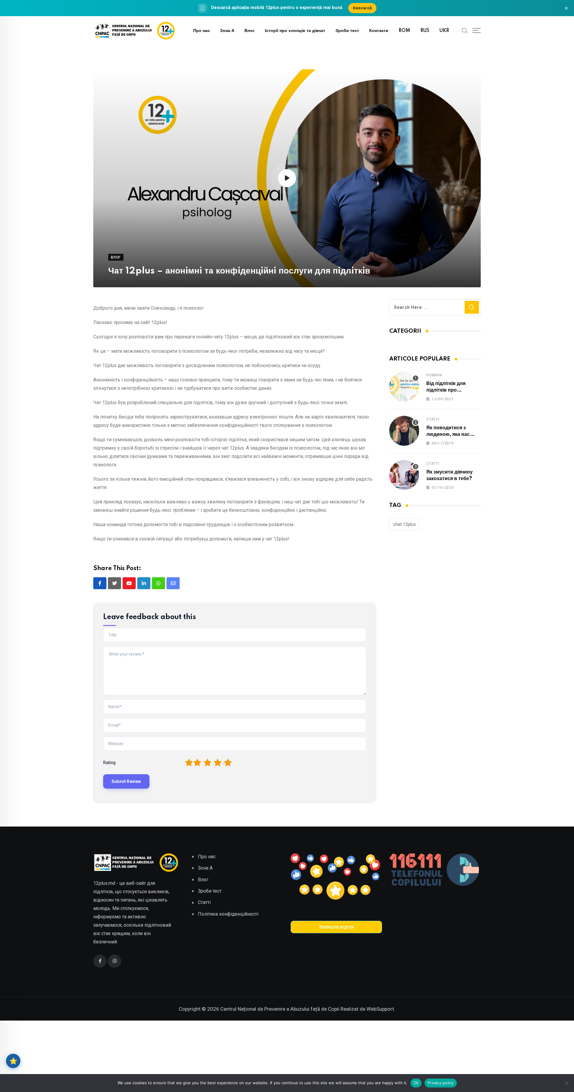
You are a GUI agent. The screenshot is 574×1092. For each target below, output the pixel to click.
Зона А (227, 30)
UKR (444, 30)
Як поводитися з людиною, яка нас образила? (448, 434)
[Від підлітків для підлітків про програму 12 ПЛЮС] (404, 386)
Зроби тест (347, 30)
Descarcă (362, 7)
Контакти (378, 30)
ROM (404, 30)
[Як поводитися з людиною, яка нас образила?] (404, 431)
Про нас (201, 30)
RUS (424, 30)
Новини (434, 375)
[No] (567, 1083)
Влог (250, 30)
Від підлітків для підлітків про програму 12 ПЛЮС (449, 390)
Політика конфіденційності (228, 914)
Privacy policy (441, 1082)
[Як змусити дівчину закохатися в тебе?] (404, 475)
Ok (416, 1082)
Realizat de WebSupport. (368, 1009)
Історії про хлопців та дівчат (295, 30)
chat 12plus (404, 524)
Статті (432, 419)
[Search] (465, 30)
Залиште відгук (336, 927)
